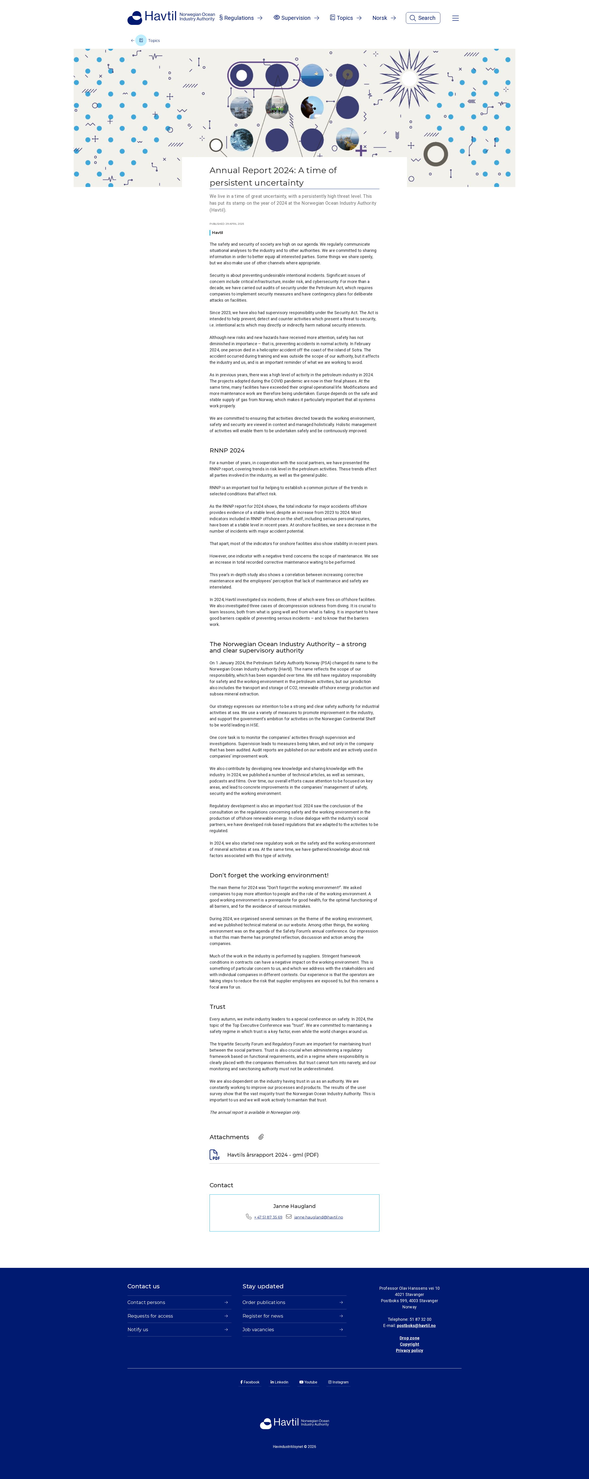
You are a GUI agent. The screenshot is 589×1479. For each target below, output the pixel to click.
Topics (153, 40)
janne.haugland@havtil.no (318, 1217)
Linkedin (281, 1382)
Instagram (340, 1382)
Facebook (251, 1382)
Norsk (379, 18)
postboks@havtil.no (416, 1325)
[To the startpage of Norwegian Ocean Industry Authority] (171, 18)
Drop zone (409, 1338)
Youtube (310, 1382)
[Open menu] (456, 17)
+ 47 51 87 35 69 (268, 1217)
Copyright (409, 1344)
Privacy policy (409, 1350)
